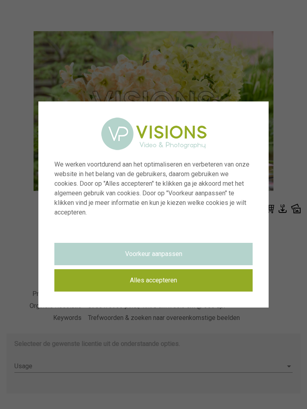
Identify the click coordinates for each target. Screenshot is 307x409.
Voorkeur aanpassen (153, 254)
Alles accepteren (153, 280)
